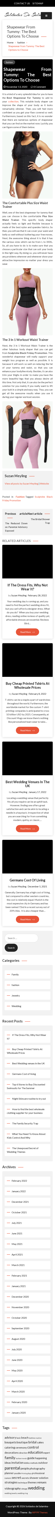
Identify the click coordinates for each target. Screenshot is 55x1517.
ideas (8, 1462)
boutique (22, 1442)
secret (16, 1477)
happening (41, 1458)
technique (22, 1482)
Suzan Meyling (19, 595)
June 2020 (17, 1359)
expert (46, 1452)
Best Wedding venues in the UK (28, 784)
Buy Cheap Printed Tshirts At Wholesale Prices (28, 685)
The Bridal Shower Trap (39, 518)
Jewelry (16, 995)
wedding (36, 1487)
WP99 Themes (40, 1512)
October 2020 (19, 1317)
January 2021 (19, 1286)
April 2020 (17, 1380)
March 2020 (18, 1391)
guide (31, 1458)
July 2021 (17, 1222)
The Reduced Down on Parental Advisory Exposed (16, 522)
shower (33, 1477)
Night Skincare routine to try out (29, 1098)
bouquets (10, 1442)
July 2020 (17, 1349)
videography (13, 1488)
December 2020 (20, 1296)
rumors (8, 1478)
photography (37, 1468)
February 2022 (19, 1180)
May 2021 (17, 1243)
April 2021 (17, 1254)
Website (44, 483)
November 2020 (20, 1307)
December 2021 (20, 1201)
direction (23, 1452)
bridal (32, 1442)
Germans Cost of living (27, 880)
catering (10, 1447)
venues (41, 1482)
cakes (40, 1442)
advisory (10, 1437)
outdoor (43, 1462)
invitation (17, 1462)
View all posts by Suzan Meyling (21, 483)
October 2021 (19, 1212)
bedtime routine (35, 1438)
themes (32, 1482)
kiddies (27, 1463)
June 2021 (17, 1233)
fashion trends (21, 1458)
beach (25, 1437)
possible (17, 1473)
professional (38, 1473)
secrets (25, 1478)
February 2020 (19, 1402)
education (35, 1452)
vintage (24, 1489)
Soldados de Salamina (27, 14)
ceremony (21, 1447)
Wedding (16, 1006)
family (10, 1457)
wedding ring (23, 1493)
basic (18, 1438)
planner (9, 1473)
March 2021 (18, 1265)
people (25, 1468)
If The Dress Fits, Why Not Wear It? (27, 587)
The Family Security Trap (25, 1123)
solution (43, 1477)
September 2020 (20, 1328)
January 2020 (19, 1412)
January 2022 (19, 1191)
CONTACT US (22, 3)
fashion (9, 62)
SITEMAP (38, 3)
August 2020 (18, 1338)
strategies (11, 1482)
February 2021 (19, 1275)
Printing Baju (26, 1473)
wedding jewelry (11, 1493)
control (33, 1447)
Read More (25, 632)
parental (12, 1467)
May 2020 (17, 1370)
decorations (12, 1452)
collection (13, 101)
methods (34, 1463)
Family (15, 974)
